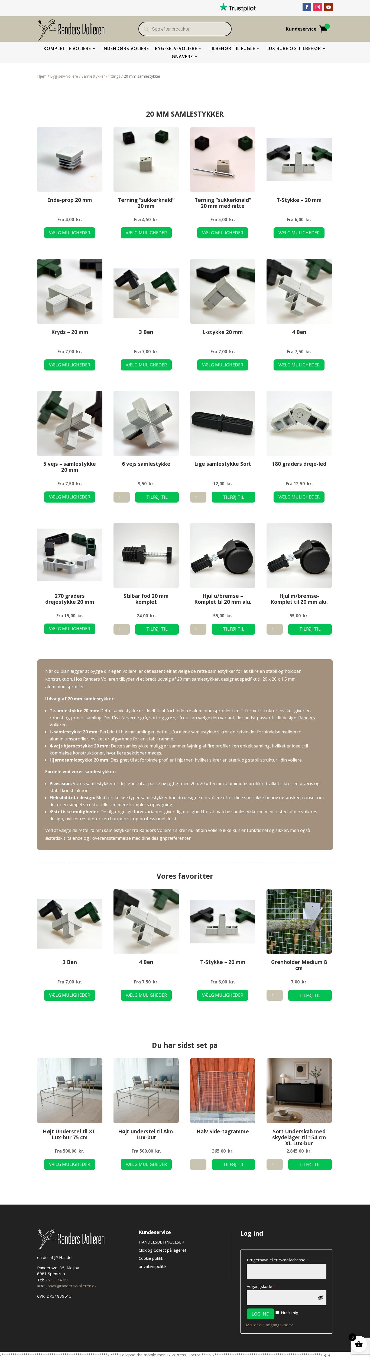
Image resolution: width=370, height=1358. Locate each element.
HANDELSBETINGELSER (162, 1242)
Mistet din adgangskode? (269, 1324)
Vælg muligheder (69, 233)
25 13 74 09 (56, 1279)
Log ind (261, 1314)
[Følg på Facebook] (307, 7)
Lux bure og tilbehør (294, 49)
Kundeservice (300, 29)
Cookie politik (151, 1258)
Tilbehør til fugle (232, 49)
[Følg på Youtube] (328, 7)
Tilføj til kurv (157, 498)
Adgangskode (270, 1286)
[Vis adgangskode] (321, 1298)
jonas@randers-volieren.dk (71, 1285)
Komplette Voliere (67, 49)
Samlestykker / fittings (101, 76)
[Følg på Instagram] (317, 7)
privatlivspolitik (152, 1266)
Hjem (42, 76)
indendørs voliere (125, 49)
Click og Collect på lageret (162, 1250)
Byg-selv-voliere (176, 49)
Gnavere (182, 57)
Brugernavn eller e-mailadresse (286, 1259)
